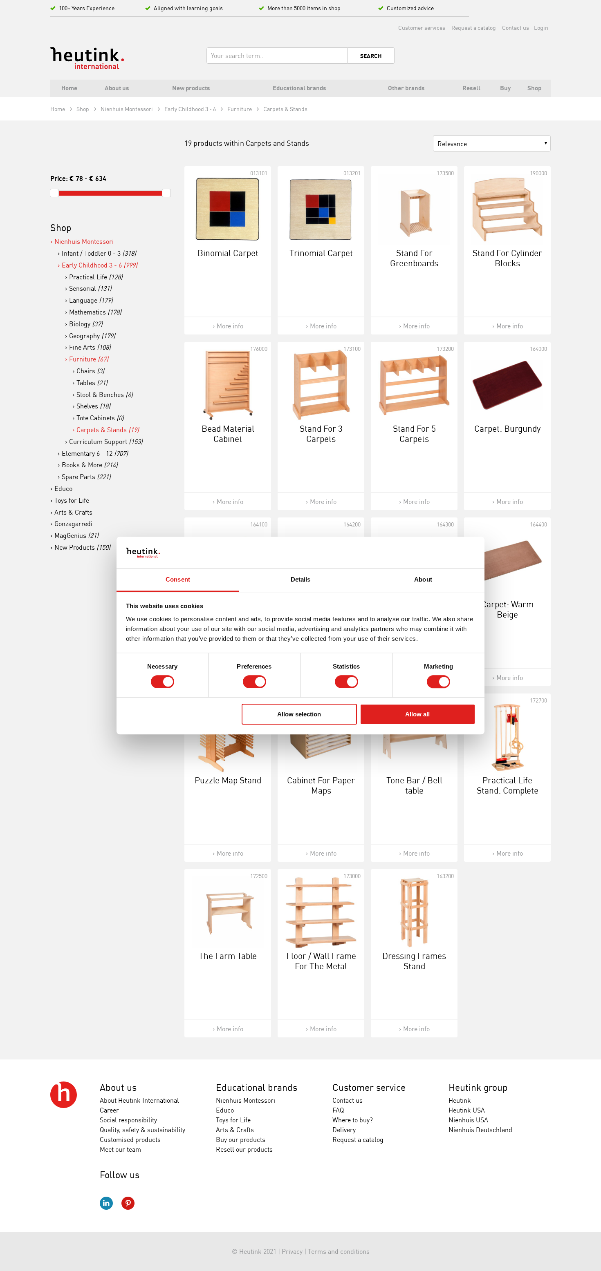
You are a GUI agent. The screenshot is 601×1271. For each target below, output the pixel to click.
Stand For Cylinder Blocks (507, 258)
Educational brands (256, 1087)
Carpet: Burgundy (507, 428)
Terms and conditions (339, 1251)
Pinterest (128, 1203)
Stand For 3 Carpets (321, 433)
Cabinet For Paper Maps (321, 785)
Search (371, 56)
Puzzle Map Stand (228, 780)
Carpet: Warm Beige (507, 609)
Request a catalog (473, 27)
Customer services (421, 27)
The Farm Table (228, 955)
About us (118, 1087)
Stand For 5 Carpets (414, 433)
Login (541, 27)
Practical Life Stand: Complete (507, 785)
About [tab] (423, 579)
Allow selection (299, 714)
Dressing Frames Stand (414, 960)
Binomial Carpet (227, 253)
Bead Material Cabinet (228, 433)
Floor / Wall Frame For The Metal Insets (321, 965)
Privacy (292, 1251)
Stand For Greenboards (414, 258)
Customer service (369, 1087)
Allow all (417, 714)
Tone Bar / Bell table (414, 785)
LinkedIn (106, 1203)
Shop (61, 228)
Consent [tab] (178, 579)
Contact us (515, 27)
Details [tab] (301, 579)
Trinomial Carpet (321, 253)
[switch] (254, 681)
